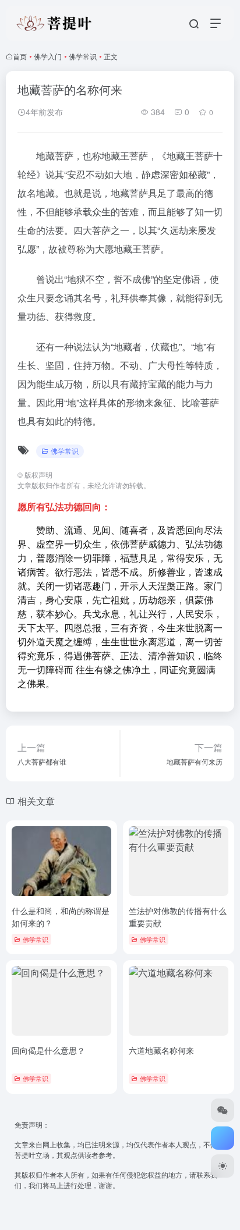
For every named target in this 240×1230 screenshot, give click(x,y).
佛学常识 (83, 56)
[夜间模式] (222, 1166)
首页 (20, 56)
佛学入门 (48, 56)
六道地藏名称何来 (161, 1050)
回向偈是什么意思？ (48, 1050)
